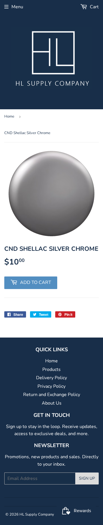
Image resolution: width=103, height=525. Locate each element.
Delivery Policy (51, 378)
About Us (52, 403)
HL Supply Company (36, 514)
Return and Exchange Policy (51, 394)
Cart (94, 7)
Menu (17, 7)
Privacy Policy (51, 386)
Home (9, 116)
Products (51, 369)
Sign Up (87, 478)
